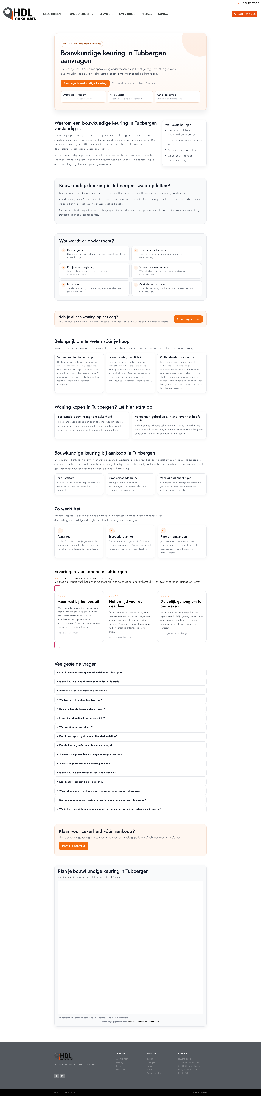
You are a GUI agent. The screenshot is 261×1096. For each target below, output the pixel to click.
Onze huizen (52, 14)
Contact (164, 14)
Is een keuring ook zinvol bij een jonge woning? (87, 772)
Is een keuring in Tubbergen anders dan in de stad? (89, 681)
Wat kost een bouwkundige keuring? (80, 699)
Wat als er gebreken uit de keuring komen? (84, 763)
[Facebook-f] (56, 1076)
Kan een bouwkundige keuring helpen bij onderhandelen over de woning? (102, 800)
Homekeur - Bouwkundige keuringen (143, 1022)
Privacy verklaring (71, 1093)
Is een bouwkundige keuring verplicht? (82, 718)
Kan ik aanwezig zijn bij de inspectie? (81, 781)
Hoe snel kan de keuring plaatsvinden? (82, 709)
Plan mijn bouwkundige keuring (85, 83)
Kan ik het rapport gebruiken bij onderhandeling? (88, 736)
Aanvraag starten (188, 319)
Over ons (126, 14)
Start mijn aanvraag (73, 845)
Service (105, 14)
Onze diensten (80, 14)
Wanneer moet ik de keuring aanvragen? (83, 690)
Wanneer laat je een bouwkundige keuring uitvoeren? (90, 754)
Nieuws (147, 14)
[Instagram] (62, 1076)
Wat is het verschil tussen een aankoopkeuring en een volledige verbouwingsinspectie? (110, 809)
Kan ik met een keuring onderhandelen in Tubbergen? (90, 672)
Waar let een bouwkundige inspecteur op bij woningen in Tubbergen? (99, 790)
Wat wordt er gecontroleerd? (76, 727)
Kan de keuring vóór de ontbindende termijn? (86, 745)
